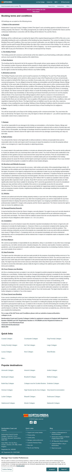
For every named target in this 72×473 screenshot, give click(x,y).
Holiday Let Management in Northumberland (59, 433)
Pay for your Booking (33, 448)
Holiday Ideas (60, 6)
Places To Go (51, 6)
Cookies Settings (7, 469)
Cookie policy (31, 437)
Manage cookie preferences (35, 440)
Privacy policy (31, 435)
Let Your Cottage (40, 2)
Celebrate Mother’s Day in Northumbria (59, 444)
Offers (67, 6)
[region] (36, 464)
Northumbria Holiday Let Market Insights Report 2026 (60, 437)
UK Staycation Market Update (60, 441)
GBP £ (56, 2)
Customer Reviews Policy (34, 442)
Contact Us (49, 2)
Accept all (52, 469)
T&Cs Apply (36, 11)
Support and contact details (35, 432)
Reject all (63, 469)
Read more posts (56, 448)
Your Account (65, 2)
